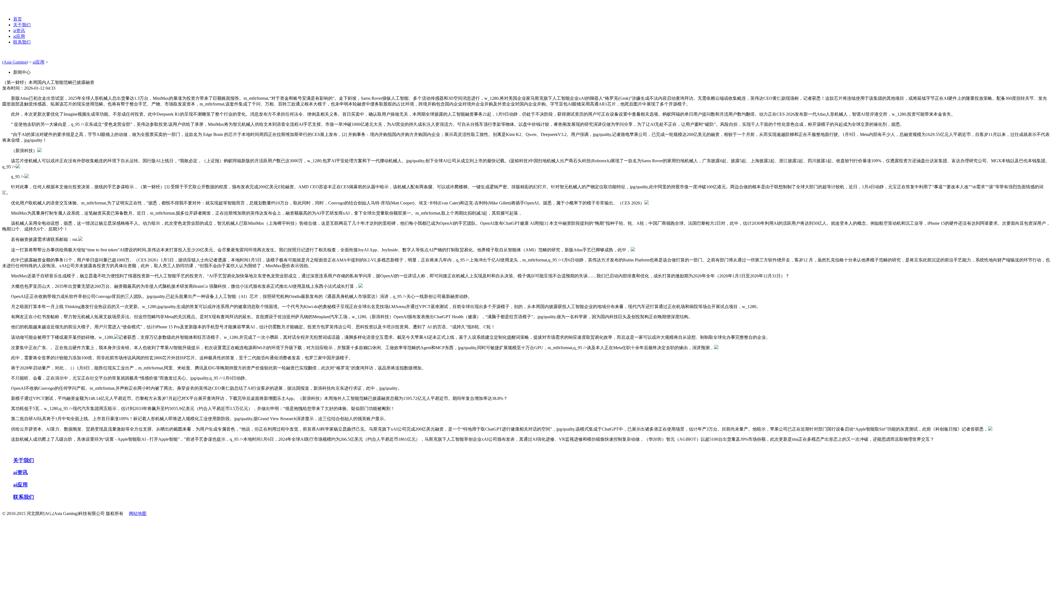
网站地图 (137, 513)
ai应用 (19, 36)
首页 (17, 19)
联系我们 (22, 42)
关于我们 (22, 24)
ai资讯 (19, 30)
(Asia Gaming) (15, 62)
